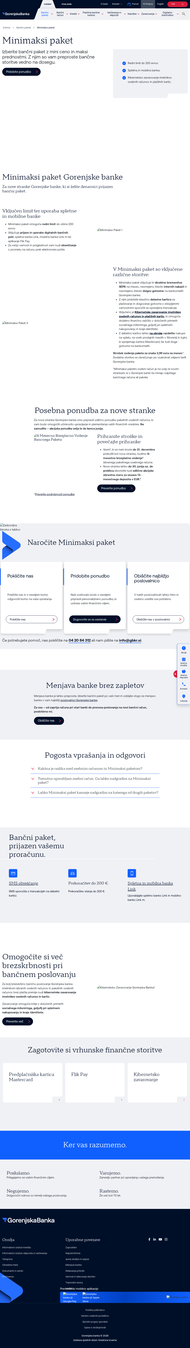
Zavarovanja (147, 13)
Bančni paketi (44, 14)
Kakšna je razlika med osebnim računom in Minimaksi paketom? (90, 768)
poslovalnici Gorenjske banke (78, 700)
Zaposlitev (71, 1247)
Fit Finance (148, 4)
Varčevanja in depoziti (114, 14)
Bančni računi (60, 14)
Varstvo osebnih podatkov (95, 1315)
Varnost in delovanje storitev (80, 1276)
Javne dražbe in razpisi (77, 1259)
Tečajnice (7, 1259)
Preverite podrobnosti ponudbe (55, 494)
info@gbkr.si (130, 640)
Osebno (47, 4)
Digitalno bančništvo (167, 14)
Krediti (73, 13)
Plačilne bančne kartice (91, 14)
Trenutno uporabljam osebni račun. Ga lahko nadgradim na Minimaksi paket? (94, 780)
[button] (116, 488)
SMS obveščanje (23, 883)
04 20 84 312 (80, 640)
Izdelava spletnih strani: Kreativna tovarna (95, 1340)
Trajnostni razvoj (74, 1282)
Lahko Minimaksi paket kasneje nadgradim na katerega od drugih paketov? (98, 792)
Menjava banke (73, 1265)
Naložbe (132, 13)
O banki (104, 4)
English (160, 4)
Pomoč (135, 4)
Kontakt (115, 4)
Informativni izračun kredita (16, 1247)
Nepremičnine (72, 1253)
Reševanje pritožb (74, 1270)
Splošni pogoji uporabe (95, 1321)
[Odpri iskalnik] (183, 13)
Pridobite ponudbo (18, 72)
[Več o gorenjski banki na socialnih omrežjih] (149, 1239)
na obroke (156, 333)
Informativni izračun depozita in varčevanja (24, 1253)
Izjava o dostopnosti (95, 1327)
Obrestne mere (10, 1265)
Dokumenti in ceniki (12, 1270)
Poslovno (67, 4)
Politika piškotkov (95, 1310)
